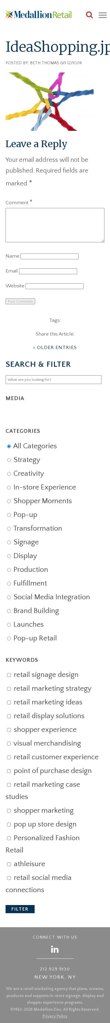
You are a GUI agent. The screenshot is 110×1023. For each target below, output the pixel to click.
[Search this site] (89, 15)
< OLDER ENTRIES (55, 347)
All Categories (34, 446)
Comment (19, 203)
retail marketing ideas (47, 702)
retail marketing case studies (43, 791)
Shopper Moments (42, 501)
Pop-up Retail (34, 638)
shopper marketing (43, 811)
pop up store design (44, 824)
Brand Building (35, 611)
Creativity (28, 474)
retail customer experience (55, 757)
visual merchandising (46, 743)
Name (12, 256)
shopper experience (44, 730)
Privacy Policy (55, 1016)
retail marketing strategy (52, 689)
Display (24, 556)
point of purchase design (52, 771)
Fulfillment (29, 583)
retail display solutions (48, 716)
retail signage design (45, 675)
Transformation (37, 528)
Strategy (26, 460)
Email (12, 271)
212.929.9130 (55, 969)
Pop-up (24, 515)
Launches (28, 625)
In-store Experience (44, 487)
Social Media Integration (51, 597)
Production (30, 570)
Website (15, 286)
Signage (25, 542)
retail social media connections (39, 884)
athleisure (28, 864)
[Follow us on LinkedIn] (55, 949)
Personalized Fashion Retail (43, 844)
